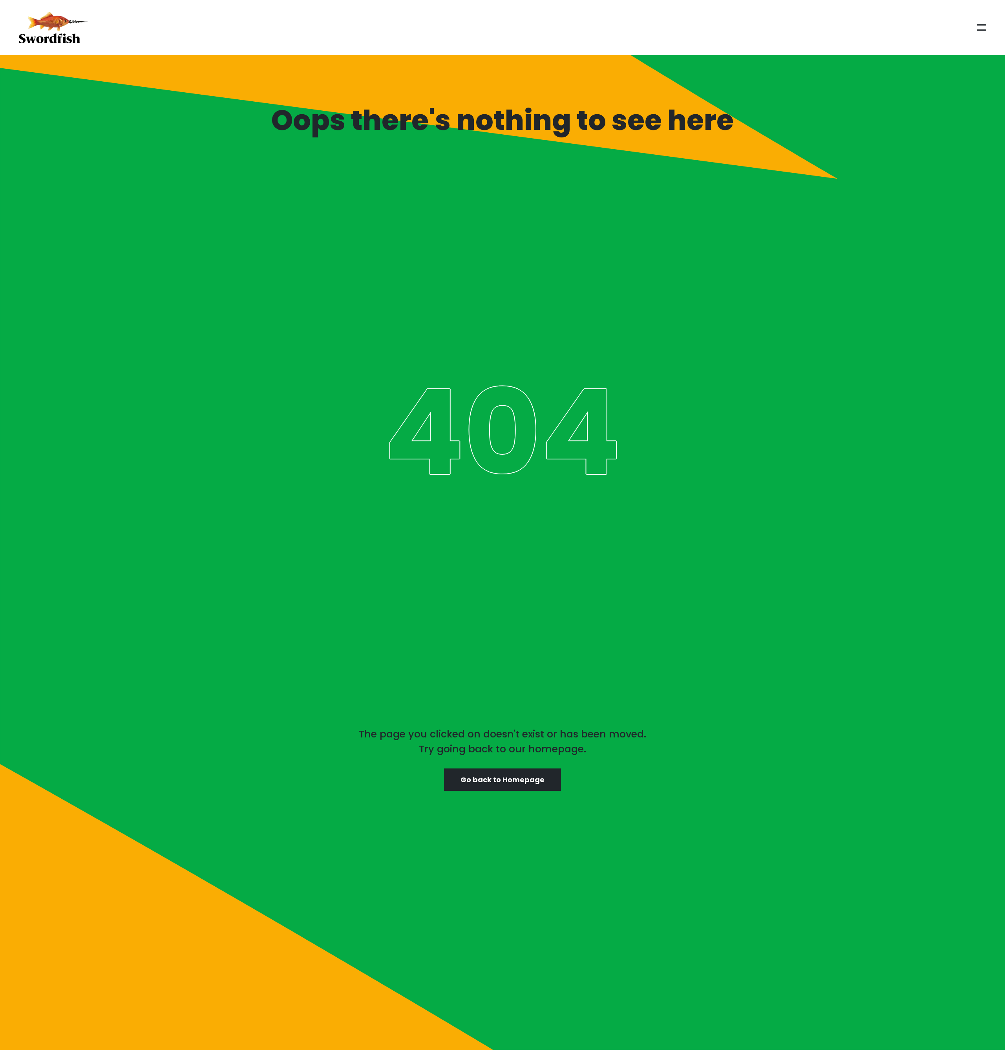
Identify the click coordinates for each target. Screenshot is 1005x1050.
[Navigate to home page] (53, 27)
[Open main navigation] (981, 27)
